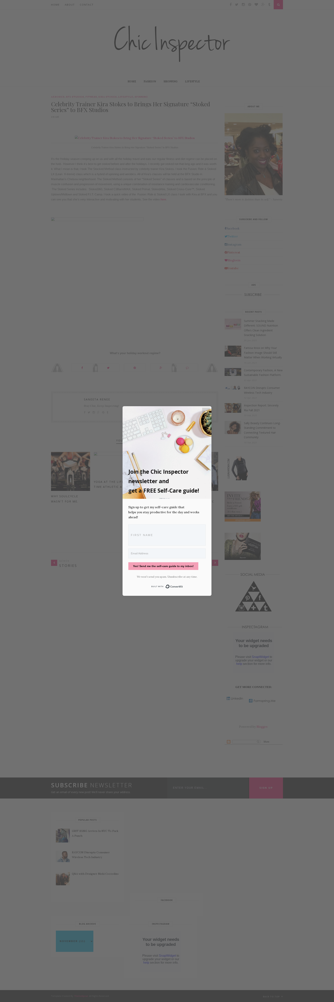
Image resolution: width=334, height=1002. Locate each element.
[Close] (206, 411)
